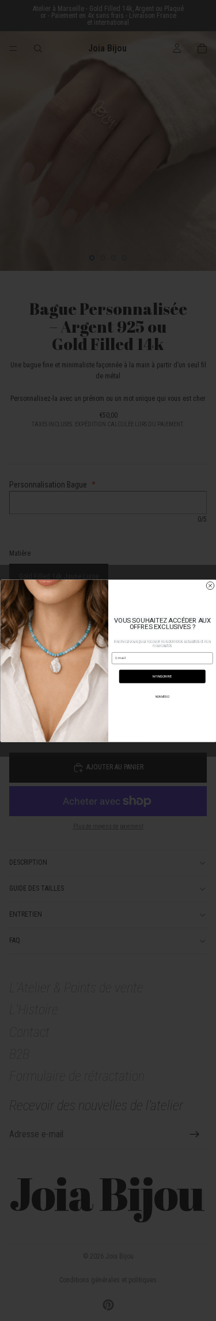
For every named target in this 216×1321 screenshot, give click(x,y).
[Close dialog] (210, 586)
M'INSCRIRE (162, 676)
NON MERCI (162, 696)
